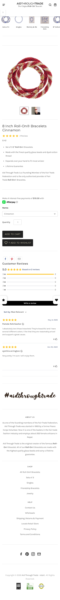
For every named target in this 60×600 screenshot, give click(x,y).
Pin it (12, 259)
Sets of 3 (30, 477)
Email (19, 259)
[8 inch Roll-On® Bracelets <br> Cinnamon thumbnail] (24, 111)
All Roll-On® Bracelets (30, 472)
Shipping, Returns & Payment (30, 518)
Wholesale (30, 513)
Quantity (6, 222)
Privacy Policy (30, 529)
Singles (30, 483)
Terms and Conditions (30, 534)
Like (5, 259)
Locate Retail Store (30, 523)
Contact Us (30, 507)
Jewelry (30, 493)
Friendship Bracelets (30, 488)
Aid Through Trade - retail (33, 575)
